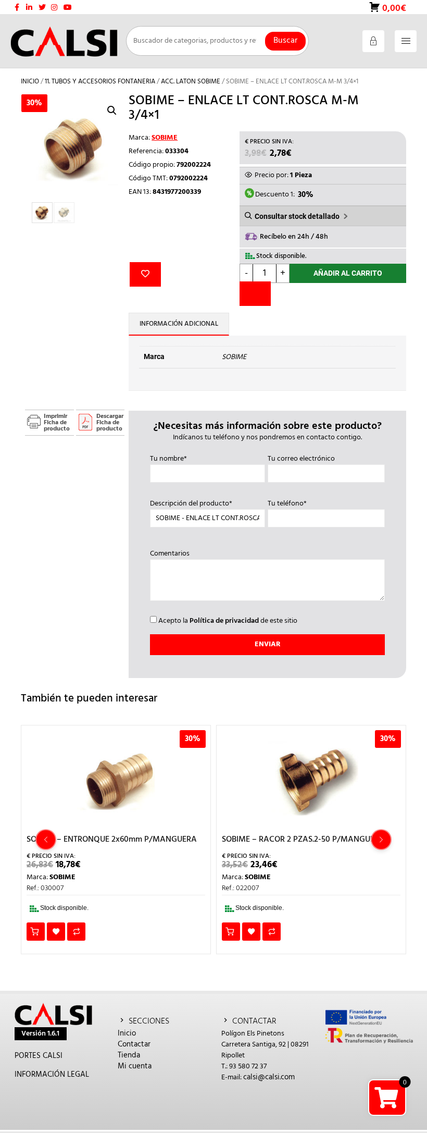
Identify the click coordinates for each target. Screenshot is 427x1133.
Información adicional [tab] (179, 323)
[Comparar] (255, 293)
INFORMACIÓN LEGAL (52, 1074)
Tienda (129, 1055)
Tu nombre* (168, 459)
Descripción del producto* (191, 504)
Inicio (30, 81)
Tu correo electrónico (301, 459)
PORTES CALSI (38, 1056)
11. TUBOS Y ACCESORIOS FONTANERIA (100, 81)
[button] (112, 110)
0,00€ (393, 7)
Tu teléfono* (287, 504)
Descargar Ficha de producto (109, 422)
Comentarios (170, 554)
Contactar (134, 1044)
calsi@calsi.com (269, 1077)
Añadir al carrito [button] (36, 931)
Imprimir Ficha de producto (57, 422)
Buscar (285, 40)
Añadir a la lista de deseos (145, 274)
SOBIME (165, 138)
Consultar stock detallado (297, 216)
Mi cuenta (135, 1066)
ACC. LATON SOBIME (190, 81)
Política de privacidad (224, 621)
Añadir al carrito (347, 273)
